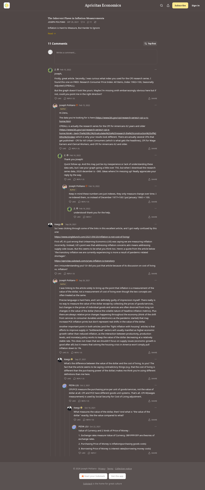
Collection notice (123, 468)
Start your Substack (94, 476)
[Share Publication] (168, 5)
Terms (110, 468)
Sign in (196, 5)
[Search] (161, 5)
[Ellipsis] (155, 69)
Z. (55, 69)
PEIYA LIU (74, 385)
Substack (87, 483)
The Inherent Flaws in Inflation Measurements (76, 18)
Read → (52, 33)
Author (63, 109)
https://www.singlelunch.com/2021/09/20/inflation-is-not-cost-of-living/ (92, 236)
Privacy (101, 468)
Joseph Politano (56, 22)
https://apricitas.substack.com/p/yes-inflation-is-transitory (84, 260)
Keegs (57, 224)
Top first (152, 43)
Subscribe (180, 5)
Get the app (117, 476)
